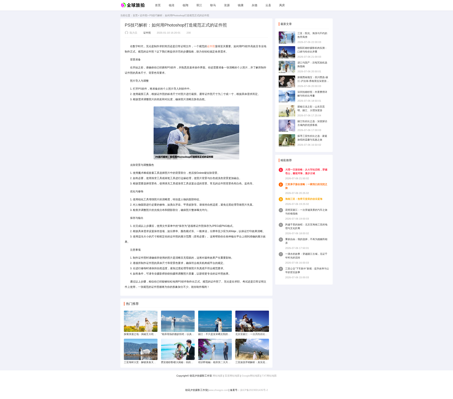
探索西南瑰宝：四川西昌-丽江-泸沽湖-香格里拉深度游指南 (313, 81)
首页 (158, 5)
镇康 (240, 5)
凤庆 (282, 5)
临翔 (185, 5)
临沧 (171, 5)
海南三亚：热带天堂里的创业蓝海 (303, 198)
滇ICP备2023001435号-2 (254, 390)
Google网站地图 (251, 375)
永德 (254, 5)
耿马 (213, 5)
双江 (199, 5)
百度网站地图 (232, 375)
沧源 (227, 5)
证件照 (143, 15)
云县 (268, 5)
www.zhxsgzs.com (218, 390)
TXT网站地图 (269, 375)
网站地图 (218, 375)
